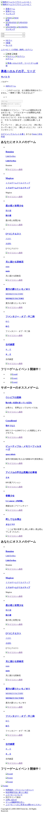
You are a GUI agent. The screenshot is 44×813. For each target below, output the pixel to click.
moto (7, 267)
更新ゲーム (10, 11)
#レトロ (9, 45)
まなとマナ (10, 524)
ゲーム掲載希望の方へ (15, 802)
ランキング (10, 14)
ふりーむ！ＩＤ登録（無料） (13, 50)
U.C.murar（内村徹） (15, 501)
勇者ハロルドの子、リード (18, 71)
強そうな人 (10, 426)
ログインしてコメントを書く (13, 134)
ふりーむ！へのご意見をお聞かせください (23, 805)
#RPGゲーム (11, 86)
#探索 (8, 43)
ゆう (7, 321)
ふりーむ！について (14, 795)
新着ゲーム (10, 9)
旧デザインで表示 (13, 797)
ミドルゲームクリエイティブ (18, 183)
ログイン (29, 50)
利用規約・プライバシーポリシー (20, 790)
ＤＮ (7, 477)
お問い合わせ (11, 800)
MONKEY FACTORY (14, 294)
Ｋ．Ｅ (8, 349)
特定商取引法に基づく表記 (17, 792)
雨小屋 (8, 211)
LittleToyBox (11, 156)
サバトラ (5, 77)
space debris (10, 454)
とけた (8, 239)
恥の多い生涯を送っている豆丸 (19, 403)
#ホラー (9, 40)
